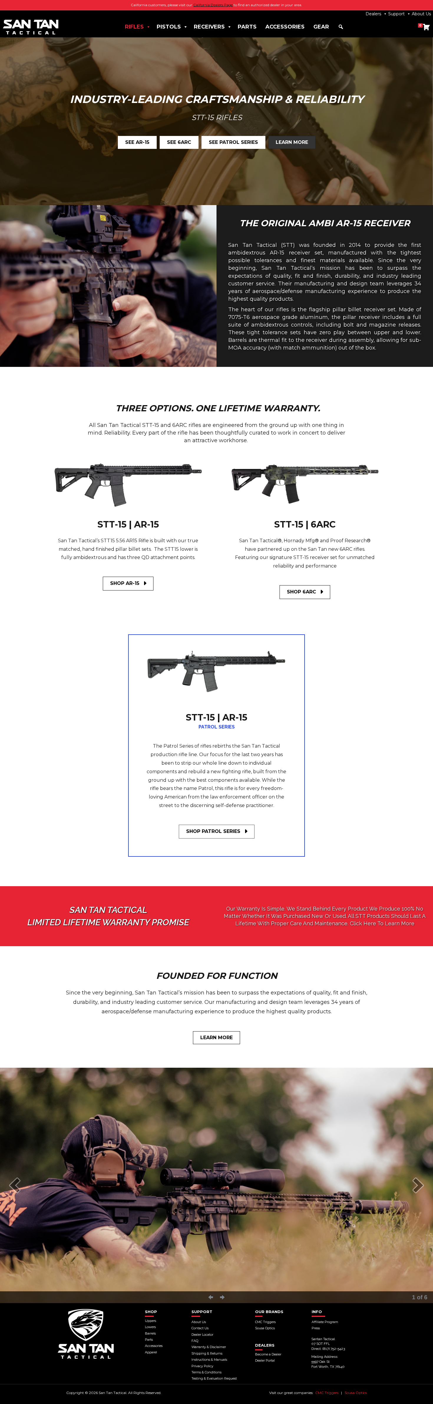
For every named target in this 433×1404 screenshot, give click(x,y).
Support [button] (396, 13)
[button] (340, 26)
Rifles (134, 27)
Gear (321, 27)
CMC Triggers (326, 1392)
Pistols (169, 27)
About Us (421, 13)
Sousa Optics (356, 1392)
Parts (247, 27)
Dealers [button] (373, 13)
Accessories (285, 27)
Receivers (209, 27)
